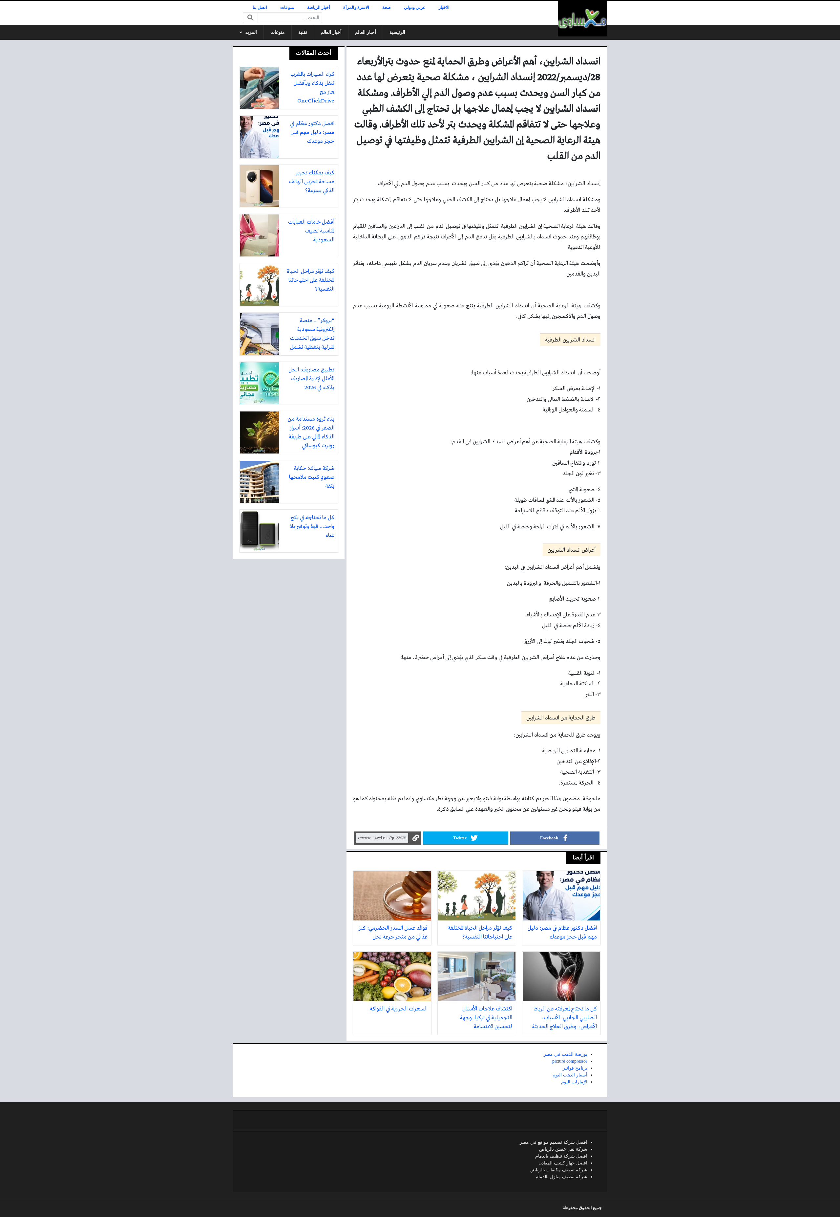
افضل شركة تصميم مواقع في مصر (553, 1142)
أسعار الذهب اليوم (570, 1075)
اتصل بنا (260, 7)
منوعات (287, 7)
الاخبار (444, 7)
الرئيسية (397, 32)
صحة (386, 7)
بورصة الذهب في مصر (565, 1054)
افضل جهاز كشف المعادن (562, 1163)
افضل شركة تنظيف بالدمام (561, 1156)
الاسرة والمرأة (356, 7)
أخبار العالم (365, 32)
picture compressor (569, 1061)
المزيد (251, 32)
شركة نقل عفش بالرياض (563, 1149)
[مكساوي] (582, 18)
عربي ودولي (415, 7)
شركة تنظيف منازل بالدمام (561, 1176)
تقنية (302, 32)
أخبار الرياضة (318, 7)
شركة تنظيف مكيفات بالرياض (558, 1169)
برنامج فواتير (575, 1068)
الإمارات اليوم (574, 1081)
